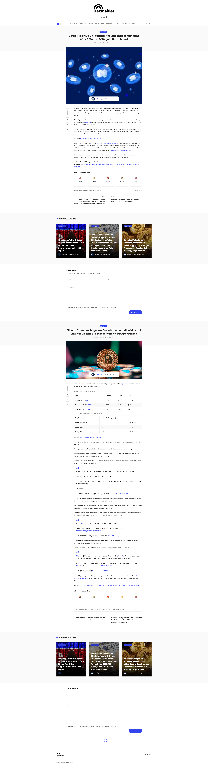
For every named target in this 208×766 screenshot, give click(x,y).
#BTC (78, 566)
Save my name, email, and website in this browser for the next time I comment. (92, 307)
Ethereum (97, 609)
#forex (79, 531)
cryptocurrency (125, 384)
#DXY (122, 528)
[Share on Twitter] (67, 124)
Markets (86, 190)
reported (88, 122)
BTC (87, 400)
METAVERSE (109, 24)
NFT (102, 24)
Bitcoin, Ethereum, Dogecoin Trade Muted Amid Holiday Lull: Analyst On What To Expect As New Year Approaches (89, 201)
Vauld (99, 190)
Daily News (73, 24)
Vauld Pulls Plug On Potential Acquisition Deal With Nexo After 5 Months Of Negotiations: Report (126, 620)
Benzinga (100, 99)
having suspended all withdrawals (107, 143)
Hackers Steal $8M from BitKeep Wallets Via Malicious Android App (90, 619)
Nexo (95, 190)
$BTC (120, 556)
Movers (109, 609)
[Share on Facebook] (67, 119)
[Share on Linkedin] (67, 129)
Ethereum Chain (93, 24)
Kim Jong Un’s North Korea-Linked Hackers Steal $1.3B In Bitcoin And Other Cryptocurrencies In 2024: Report (71, 245)
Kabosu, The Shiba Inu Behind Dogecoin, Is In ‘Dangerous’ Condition (126, 200)
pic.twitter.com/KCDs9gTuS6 (100, 566)
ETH (89, 405)
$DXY (81, 523)
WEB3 (117, 24)
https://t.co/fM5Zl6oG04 (92, 531)
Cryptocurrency (78, 190)
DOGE (89, 409)
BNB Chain (83, 24)
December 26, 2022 (120, 493)
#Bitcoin (79, 556)
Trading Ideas (120, 609)
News (90, 190)
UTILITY (124, 24)
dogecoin (91, 609)
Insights (132, 24)
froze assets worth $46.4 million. (121, 150)
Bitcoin (76, 609)
